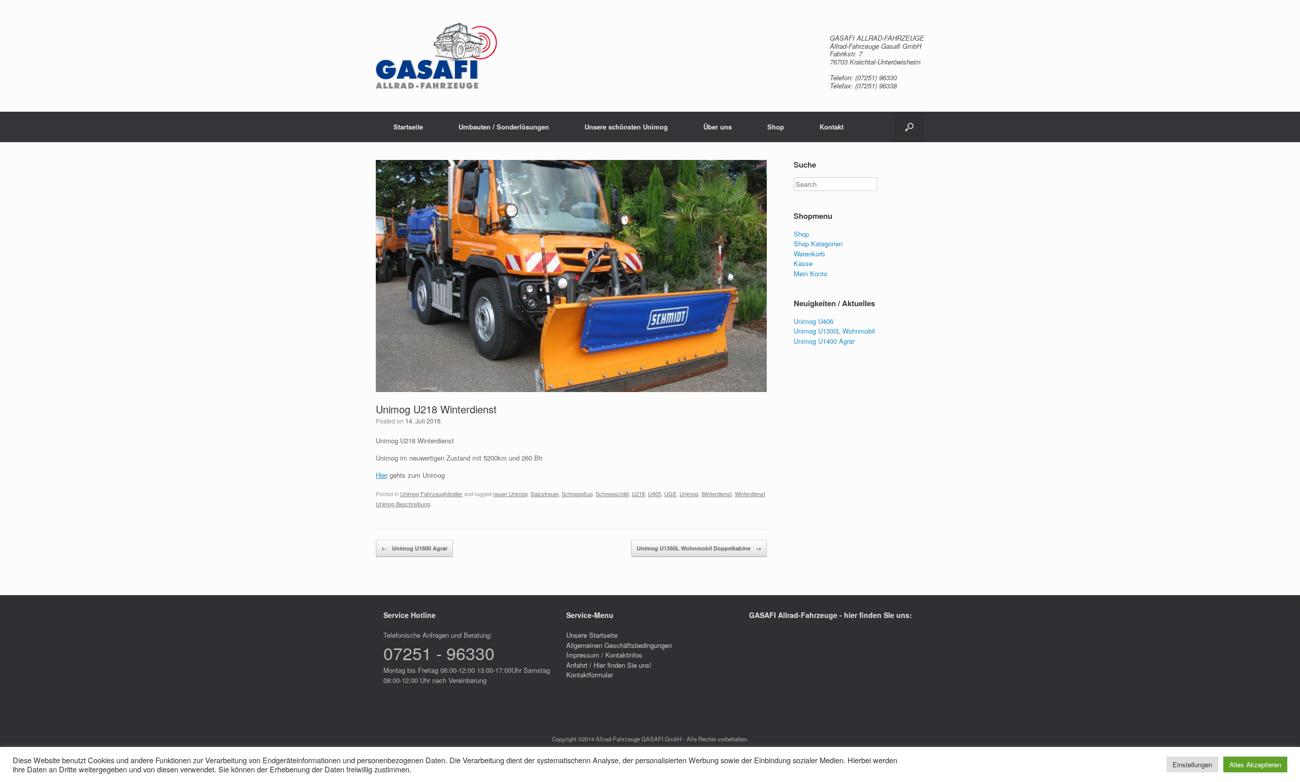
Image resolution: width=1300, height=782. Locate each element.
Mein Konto (810, 273)
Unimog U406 (813, 321)
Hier (381, 475)
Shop (775, 127)
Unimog (688, 494)
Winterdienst (716, 494)
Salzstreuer (545, 494)
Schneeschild (612, 494)
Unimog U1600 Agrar (414, 548)
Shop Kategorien (818, 243)
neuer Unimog (510, 494)
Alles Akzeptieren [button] (1255, 764)
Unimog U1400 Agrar (824, 341)
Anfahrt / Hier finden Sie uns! (609, 665)
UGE (670, 494)
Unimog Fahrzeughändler (431, 494)
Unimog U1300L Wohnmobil (834, 331)
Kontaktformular (589, 674)
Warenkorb (809, 253)
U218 (638, 494)
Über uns (717, 127)
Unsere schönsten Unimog (626, 127)
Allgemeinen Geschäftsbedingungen (619, 645)
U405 (654, 494)
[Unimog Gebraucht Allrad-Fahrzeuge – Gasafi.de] (436, 56)
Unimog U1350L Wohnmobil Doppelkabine (699, 548)
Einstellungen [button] (1192, 764)
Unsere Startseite (592, 635)
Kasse (803, 263)
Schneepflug (577, 494)
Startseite (408, 127)
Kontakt (831, 127)
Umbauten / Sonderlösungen (504, 127)
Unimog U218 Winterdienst (436, 409)
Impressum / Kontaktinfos (604, 655)
